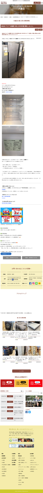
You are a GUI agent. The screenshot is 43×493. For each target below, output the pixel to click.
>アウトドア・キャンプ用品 (23, 466)
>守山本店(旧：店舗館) (6, 464)
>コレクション (21, 469)
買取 (2, 453)
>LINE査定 (32, 471)
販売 (19, 453)
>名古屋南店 (4, 471)
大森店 (40, 29)
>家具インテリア (21, 458)
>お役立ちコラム (33, 462)
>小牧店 (3, 460)
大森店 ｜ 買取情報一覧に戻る (12, 257)
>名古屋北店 (4, 469)
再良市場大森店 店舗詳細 (6, 203)
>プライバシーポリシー (34, 464)
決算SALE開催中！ (18, 407)
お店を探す (4, 458)
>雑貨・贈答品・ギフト (22, 462)
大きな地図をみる (28, 313)
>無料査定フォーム (33, 469)
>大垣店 (3, 473)
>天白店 (3, 466)
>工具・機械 (20, 471)
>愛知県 (13, 455)
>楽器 (19, 464)
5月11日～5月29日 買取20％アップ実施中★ (18, 412)
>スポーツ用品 (21, 482)
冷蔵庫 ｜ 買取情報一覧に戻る (31, 257)
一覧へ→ (22, 391)
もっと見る (21, 371)
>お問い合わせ (33, 466)
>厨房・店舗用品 (21, 475)
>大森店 (3, 462)
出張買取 (13, 453)
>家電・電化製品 (21, 460)
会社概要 (32, 453)
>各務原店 (4, 475)
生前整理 (13, 464)
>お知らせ (32, 460)
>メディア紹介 (33, 458)
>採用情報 (32, 455)
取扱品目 (20, 455)
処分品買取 (14, 460)
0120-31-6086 (9, 92)
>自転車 (19, 480)
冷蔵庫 (36, 29)
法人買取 (13, 462)
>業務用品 (20, 473)
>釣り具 (19, 484)
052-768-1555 (16, 283)
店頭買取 (3, 455)
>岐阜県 (13, 458)
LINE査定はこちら (6, 253)
